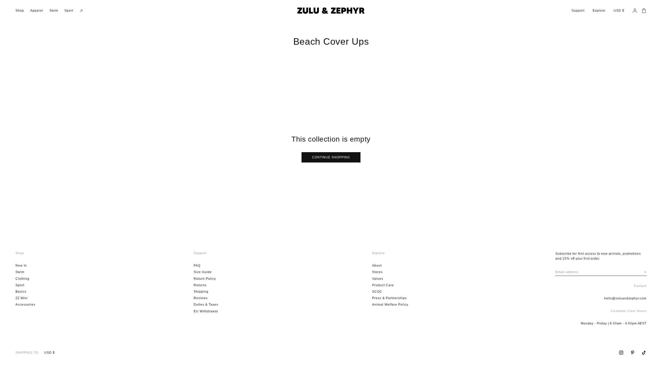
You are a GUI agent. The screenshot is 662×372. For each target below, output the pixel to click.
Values (377, 279)
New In (21, 265)
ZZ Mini (22, 298)
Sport (68, 10)
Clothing (22, 279)
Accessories (25, 304)
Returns (200, 285)
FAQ (197, 265)
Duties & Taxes (206, 304)
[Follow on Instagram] (621, 352)
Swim (53, 10)
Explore (599, 10)
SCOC (377, 291)
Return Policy (205, 279)
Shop (20, 10)
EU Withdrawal (206, 311)
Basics (21, 291)
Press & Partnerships (389, 298)
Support (577, 10)
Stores (377, 272)
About (377, 265)
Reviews (201, 298)
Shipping (201, 291)
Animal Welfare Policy (390, 304)
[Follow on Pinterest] (632, 352)
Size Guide (203, 272)
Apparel (36, 10)
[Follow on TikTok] (643, 352)
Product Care (383, 285)
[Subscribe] (645, 272)
